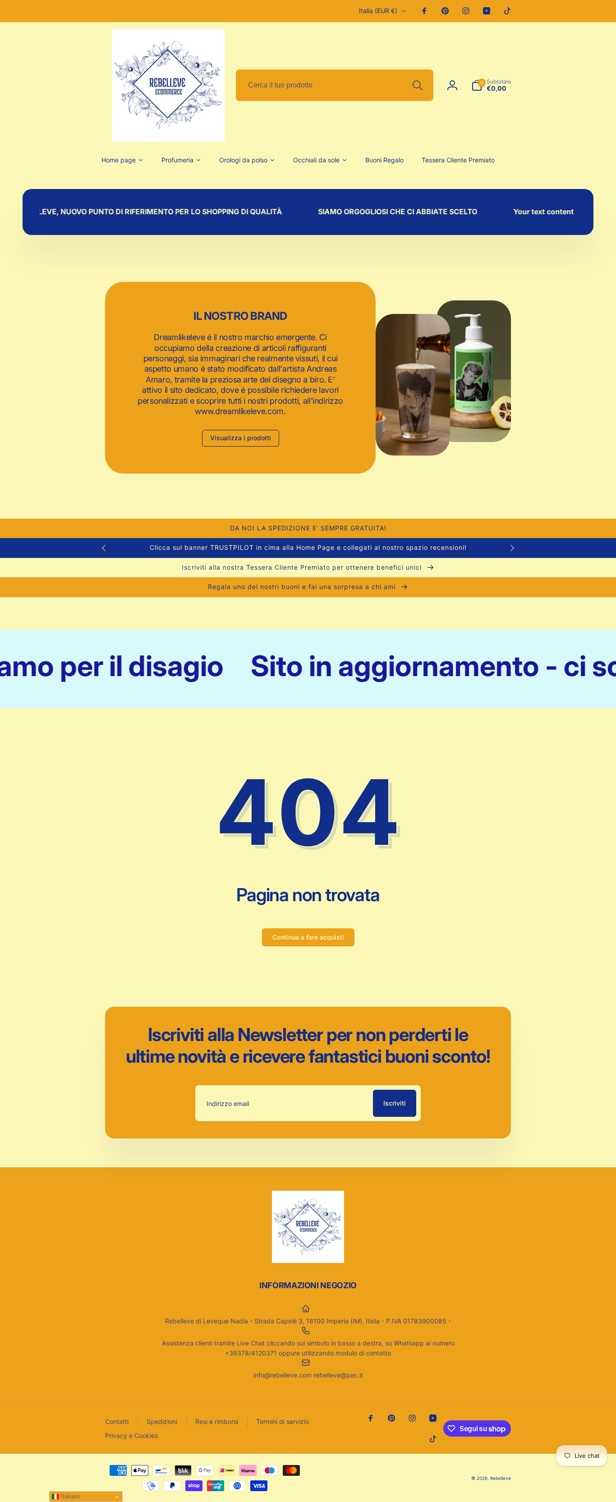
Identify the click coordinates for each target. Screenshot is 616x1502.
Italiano (69, 1496)
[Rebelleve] (308, 1260)
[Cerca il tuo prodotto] (418, 85)
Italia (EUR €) (378, 10)
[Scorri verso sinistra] (104, 548)
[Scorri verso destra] (511, 548)
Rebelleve (500, 1478)
